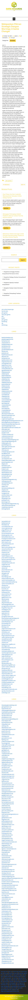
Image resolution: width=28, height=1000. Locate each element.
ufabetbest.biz (5, 396)
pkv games (8, 180)
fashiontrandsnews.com (8, 415)
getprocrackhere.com (7, 927)
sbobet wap (4, 983)
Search (14, 255)
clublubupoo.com (6, 911)
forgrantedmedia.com (8, 544)
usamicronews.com (7, 942)
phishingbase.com (7, 947)
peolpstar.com (5, 545)
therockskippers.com (7, 660)
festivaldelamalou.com (8, 537)
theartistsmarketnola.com (9, 647)
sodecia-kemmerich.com (8, 894)
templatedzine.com (7, 471)
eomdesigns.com (6, 850)
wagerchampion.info (7, 840)
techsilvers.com (6, 465)
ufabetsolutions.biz (7, 391)
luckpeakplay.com (6, 940)
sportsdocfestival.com (8, 959)
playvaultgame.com (7, 954)
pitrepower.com (6, 668)
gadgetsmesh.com (7, 795)
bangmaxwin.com (6, 630)
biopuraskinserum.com (8, 635)
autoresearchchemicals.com (9, 689)
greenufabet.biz (6, 384)
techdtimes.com (6, 346)
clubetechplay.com (7, 921)
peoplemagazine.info (7, 339)
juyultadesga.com (6, 445)
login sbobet (23, 981)
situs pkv (4, 975)
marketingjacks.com (7, 679)
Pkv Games (12, 40)
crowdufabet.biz (6, 410)
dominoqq (4, 325)
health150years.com (7, 556)
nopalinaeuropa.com (7, 507)
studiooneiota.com (7, 831)
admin (16, 36)
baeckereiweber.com (7, 337)
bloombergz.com (6, 576)
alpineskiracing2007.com (8, 665)
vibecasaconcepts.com (8, 859)
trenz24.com (5, 589)
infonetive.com (6, 632)
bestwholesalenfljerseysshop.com (11, 424)
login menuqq (12, 984)
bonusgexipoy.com (7, 918)
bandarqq (4, 321)
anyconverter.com (6, 594)
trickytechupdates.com (8, 682)
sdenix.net (4, 568)
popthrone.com (6, 731)
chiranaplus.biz (6, 649)
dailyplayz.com (6, 925)
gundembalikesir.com (7, 349)
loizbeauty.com (6, 592)
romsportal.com (6, 958)
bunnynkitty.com (6, 623)
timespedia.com (6, 596)
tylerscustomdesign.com (8, 547)
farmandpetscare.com (8, 802)
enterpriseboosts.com (8, 578)
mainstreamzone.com (8, 786)
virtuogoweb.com (6, 363)
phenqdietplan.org (7, 474)
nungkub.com (5, 493)
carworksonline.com (7, 549)
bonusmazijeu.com (7, 913)
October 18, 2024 (8, 36)
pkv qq (10, 971)
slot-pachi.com (6, 767)
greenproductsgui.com (8, 776)
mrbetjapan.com (6, 609)
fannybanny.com (6, 930)
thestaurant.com (6, 907)
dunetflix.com (5, 478)
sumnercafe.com (6, 476)
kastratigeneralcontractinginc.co (10, 422)
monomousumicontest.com (9, 842)
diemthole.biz (5, 599)
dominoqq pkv (16, 971)
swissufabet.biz (6, 381)
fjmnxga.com (5, 627)
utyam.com (5, 486)
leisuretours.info (6, 798)
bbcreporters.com (7, 417)
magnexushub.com (7, 362)
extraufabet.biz (6, 387)
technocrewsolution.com (8, 559)
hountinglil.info (6, 743)
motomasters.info (6, 856)
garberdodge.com (7, 540)
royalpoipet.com (6, 906)
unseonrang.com (6, 809)
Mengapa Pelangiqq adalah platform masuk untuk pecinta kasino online (13, 215)
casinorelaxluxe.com (7, 920)
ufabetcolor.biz (6, 386)
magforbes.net (6, 564)
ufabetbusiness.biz (7, 382)
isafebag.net (5, 575)
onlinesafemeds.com (7, 368)
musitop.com (5, 484)
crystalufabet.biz (6, 405)
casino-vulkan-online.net (8, 666)
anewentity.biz (5, 611)
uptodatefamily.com (7, 483)
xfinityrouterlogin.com (8, 677)
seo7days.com (5, 615)
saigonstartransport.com (8, 628)
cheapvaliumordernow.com (9, 890)
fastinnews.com (6, 928)
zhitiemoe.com (6, 491)
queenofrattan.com (7, 823)
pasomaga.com (6, 502)
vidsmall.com (5, 868)
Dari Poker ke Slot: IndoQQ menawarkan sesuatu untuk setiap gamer (12, 196)
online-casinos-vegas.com (9, 675)
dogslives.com (5, 819)
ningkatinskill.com (7, 467)
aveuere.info (5, 772)
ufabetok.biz (5, 407)
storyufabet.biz (6, 401)
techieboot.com (6, 348)
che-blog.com (5, 736)
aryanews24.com (6, 431)
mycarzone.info (6, 857)
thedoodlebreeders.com (8, 460)
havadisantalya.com (7, 344)
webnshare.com (6, 790)
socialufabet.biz (6, 393)
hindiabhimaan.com (7, 684)
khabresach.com (6, 686)
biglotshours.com (6, 365)
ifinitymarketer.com (7, 932)
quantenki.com (6, 862)
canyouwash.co (6, 342)
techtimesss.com (6, 551)
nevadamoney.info (7, 641)
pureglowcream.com (7, 616)
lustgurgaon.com (6, 748)
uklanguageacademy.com (9, 710)
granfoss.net (5, 661)
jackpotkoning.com (7, 933)
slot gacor (9, 975)
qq (2, 323)
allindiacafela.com (6, 663)
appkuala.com (5, 613)
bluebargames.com (7, 535)
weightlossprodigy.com (8, 759)
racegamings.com (6, 949)
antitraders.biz (6, 429)
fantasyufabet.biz (6, 377)
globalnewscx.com (7, 817)
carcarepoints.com (7, 458)
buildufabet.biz (6, 412)
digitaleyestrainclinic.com (8, 672)
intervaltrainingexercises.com (10, 902)
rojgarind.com (5, 779)
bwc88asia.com (6, 453)
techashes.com (6, 341)
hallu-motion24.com (7, 658)
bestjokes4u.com (6, 746)
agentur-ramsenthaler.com (9, 849)
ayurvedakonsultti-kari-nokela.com (11, 427)
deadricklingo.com (7, 843)
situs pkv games (6, 314)
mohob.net (5, 757)
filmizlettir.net (5, 525)
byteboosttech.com (7, 360)
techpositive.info (6, 807)
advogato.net (5, 573)
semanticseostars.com (8, 785)
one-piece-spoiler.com (7, 830)
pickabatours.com (6, 717)
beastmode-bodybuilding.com (10, 719)
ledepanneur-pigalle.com (8, 644)
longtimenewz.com (7, 937)
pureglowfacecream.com (8, 606)
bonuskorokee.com (7, 916)
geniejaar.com (5, 750)
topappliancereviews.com (9, 680)
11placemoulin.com (7, 753)
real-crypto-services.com (8, 446)
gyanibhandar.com (7, 370)
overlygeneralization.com (8, 791)
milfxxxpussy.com (6, 481)
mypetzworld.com (6, 448)
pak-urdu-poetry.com (7, 811)
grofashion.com (6, 944)
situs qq (6, 973)
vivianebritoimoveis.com (8, 563)
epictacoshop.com (7, 634)
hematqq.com (4, 984)
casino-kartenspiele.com (8, 580)
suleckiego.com (6, 692)
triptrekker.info (6, 852)
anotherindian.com (7, 495)
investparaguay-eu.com (8, 452)
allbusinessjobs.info (7, 714)
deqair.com (5, 464)
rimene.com (5, 642)
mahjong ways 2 (8, 978)
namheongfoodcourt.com (9, 653)
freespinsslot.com (6, 769)
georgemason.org (7, 707)
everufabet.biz (5, 408)
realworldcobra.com (7, 835)
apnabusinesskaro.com (8, 691)
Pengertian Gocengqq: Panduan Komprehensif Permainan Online (10, 272)
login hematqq (4, 986)
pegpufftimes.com (7, 530)
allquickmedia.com (7, 602)
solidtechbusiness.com (8, 875)
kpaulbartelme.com (7, 883)
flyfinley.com (5, 740)
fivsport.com (5, 469)
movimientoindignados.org (9, 479)
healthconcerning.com (8, 778)
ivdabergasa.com (6, 443)
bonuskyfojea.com (7, 914)
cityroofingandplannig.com (9, 441)
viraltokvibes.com (6, 561)
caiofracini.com (6, 805)
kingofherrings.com (7, 608)
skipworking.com (6, 590)
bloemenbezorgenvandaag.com (10, 618)
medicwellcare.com (7, 866)
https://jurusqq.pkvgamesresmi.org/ (10, 991)
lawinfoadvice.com (7, 472)
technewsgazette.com (8, 604)
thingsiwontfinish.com (8, 963)
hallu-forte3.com (6, 656)
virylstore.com (5, 552)
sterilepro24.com (6, 873)
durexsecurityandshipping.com (10, 439)
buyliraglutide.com (7, 367)
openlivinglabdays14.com (8, 426)
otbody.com (5, 585)
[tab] (14, 19)
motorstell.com (6, 554)
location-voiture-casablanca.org (10, 882)
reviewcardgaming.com (8, 876)
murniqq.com (20, 983)
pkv (3, 316)
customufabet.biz (6, 400)
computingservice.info (8, 804)
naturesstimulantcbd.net (8, 505)
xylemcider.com (6, 497)
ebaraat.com (5, 356)
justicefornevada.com (7, 797)
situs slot (8, 988)
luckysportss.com (6, 939)
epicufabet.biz (5, 403)
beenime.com (5, 892)
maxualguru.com (6, 764)
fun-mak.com (5, 895)
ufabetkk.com (5, 601)
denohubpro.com (6, 826)
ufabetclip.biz (5, 374)
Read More (5, 208)
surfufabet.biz (5, 394)
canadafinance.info (7, 639)
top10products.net (7, 715)
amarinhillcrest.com (7, 570)
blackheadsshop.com (7, 880)
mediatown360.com (7, 670)
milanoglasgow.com (7, 654)
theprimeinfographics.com (9, 888)
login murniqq (20, 984)
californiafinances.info (8, 637)
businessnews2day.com (8, 869)
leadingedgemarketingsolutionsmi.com (12, 420)
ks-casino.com (5, 457)
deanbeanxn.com (6, 727)
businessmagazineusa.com (9, 864)
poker (3, 318)
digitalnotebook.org (7, 762)
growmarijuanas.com (7, 788)
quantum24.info (6, 861)
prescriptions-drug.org (8, 557)
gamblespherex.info (7, 847)
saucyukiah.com (6, 521)
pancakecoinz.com (7, 738)
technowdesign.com (7, 438)
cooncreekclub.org (7, 528)
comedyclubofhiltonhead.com (10, 885)
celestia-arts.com (6, 531)
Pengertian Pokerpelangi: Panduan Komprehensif (11, 294)
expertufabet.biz (6, 375)
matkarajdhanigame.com (8, 729)
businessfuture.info (7, 722)
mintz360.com (5, 755)
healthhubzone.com (7, 355)
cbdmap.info (5, 726)
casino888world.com (7, 897)
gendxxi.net (5, 854)
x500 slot (13, 976)
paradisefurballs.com (7, 771)
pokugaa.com (5, 952)
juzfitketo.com (5, 500)
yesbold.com (5, 353)
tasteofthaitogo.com (7, 621)
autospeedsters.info (7, 838)
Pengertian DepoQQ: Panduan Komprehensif (10, 283)
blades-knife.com (6, 828)
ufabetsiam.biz (6, 379)
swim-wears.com (6, 542)
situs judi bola (16, 975)
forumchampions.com (8, 533)
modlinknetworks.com (8, 935)
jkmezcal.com (5, 901)
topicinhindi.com (6, 708)
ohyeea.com (5, 490)
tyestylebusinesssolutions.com (10, 904)
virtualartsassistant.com (8, 887)
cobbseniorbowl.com (7, 436)
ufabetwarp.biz (6, 372)
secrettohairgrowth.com (8, 620)
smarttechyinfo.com (7, 760)
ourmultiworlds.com (7, 526)
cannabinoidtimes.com (8, 774)
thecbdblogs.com (6, 687)
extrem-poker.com (7, 455)
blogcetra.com (6, 812)
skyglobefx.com (6, 845)
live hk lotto (5, 311)
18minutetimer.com (7, 783)
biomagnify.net (6, 509)
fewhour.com (5, 781)
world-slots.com (6, 733)
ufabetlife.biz (5, 389)
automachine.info (6, 836)
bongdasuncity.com (7, 766)
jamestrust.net (6, 587)
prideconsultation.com (8, 741)
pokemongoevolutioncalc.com (10, 946)
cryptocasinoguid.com (8, 419)
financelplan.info (6, 721)
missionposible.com (7, 673)
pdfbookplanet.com (7, 821)
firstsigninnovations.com (8, 538)
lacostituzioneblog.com (8, 488)
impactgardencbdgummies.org (10, 503)
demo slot (7, 976)
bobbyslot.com (6, 752)
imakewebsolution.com (8, 734)
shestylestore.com (7, 961)
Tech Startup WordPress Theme (13, 996)
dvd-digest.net (5, 646)
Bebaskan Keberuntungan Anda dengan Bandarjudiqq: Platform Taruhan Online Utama (13, 235)
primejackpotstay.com (8, 951)
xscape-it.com (5, 432)
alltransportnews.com (8, 413)
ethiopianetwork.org (7, 793)
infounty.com (5, 450)
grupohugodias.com (7, 462)
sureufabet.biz (6, 398)
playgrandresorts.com (8, 956)
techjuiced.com (6, 358)
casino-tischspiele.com (8, 583)
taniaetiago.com (6, 498)
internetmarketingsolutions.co (10, 814)
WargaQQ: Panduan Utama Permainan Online (12, 289)
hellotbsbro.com (6, 800)
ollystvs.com (5, 816)
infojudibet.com (6, 724)
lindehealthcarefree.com (8, 712)
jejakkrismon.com (6, 597)
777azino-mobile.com (7, 434)
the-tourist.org (6, 571)
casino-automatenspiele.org (9, 582)
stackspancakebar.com (8, 651)
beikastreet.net (6, 523)
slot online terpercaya (7, 309)
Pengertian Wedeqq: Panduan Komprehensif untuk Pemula (14, 278)
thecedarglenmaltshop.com (9, 705)
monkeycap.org (6, 566)
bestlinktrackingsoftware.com (10, 909)
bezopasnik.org (6, 625)
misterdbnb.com (6, 899)
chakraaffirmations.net (8, 745)
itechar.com (5, 351)
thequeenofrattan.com (8, 824)
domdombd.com (6, 923)
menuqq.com (4, 971)
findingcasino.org (6, 833)
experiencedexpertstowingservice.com (12, 878)
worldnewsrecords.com (8, 871)
